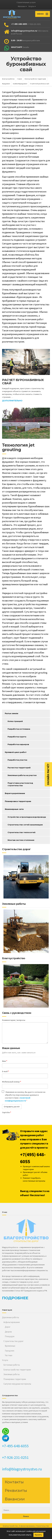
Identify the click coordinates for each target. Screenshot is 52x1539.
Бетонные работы (11, 1365)
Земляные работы (11, 1374)
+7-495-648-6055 (15, 1445)
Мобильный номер (11, 1081)
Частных (8, 1355)
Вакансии (15, 1499)
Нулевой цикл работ (15, 752)
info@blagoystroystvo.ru (22, 1469)
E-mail (5, 1071)
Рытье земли (11, 713)
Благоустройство (10, 1526)
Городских (9, 1350)
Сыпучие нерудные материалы (17, 1383)
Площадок (9, 1336)
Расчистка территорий (19, 768)
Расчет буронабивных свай (23, 381)
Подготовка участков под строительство (20, 784)
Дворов (8, 1331)
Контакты (14, 1482)
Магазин (21, 6)
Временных (10, 1346)
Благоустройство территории (17, 1369)
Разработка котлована (19, 729)
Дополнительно (12, 400)
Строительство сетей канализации (25, 825)
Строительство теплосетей (21, 832)
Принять (38, 1534)
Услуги (31, 6)
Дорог (7, 1327)
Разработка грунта (17, 737)
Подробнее (15, 1298)
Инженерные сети (14, 809)
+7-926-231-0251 (15, 1457)
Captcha (6, 1112)
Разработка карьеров (18, 744)
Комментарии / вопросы (13, 1020)
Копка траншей (15, 721)
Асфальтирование (11, 1322)
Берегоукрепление (15, 793)
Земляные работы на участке (22, 775)
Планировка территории (18, 801)
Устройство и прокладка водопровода (27, 817)
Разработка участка (17, 760)
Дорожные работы (10, 1317)
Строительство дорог (13, 1341)
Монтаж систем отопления (21, 840)
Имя (4, 1061)
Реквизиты (16, 1490)
